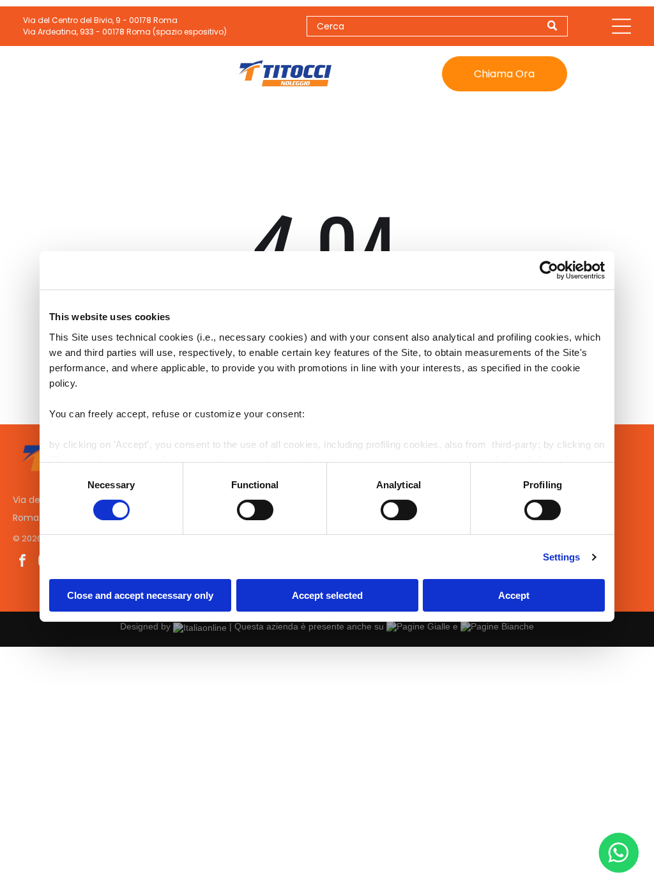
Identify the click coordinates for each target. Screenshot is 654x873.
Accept (513, 595)
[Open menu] (621, 26)
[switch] (255, 510)
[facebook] (22, 562)
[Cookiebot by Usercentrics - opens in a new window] (549, 270)
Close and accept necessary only (140, 595)
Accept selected (327, 595)
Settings (562, 557)
